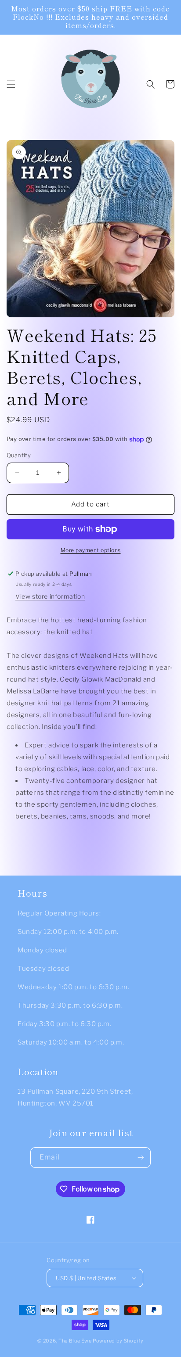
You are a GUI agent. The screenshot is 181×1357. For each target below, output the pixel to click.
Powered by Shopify (118, 1341)
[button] (11, 84)
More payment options (91, 550)
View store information (50, 596)
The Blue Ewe (74, 1341)
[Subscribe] (140, 1157)
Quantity (19, 455)
